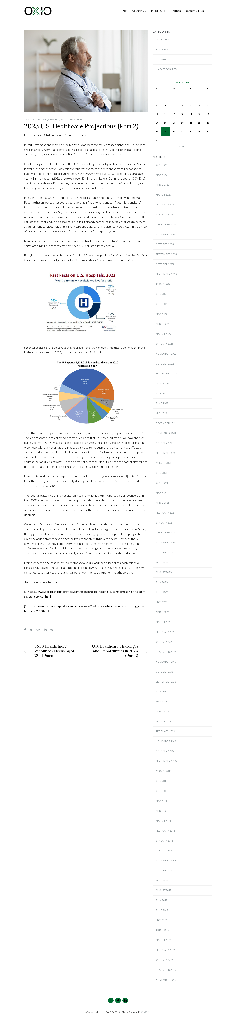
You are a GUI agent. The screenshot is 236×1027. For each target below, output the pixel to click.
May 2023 (161, 314)
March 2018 (163, 820)
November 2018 (166, 741)
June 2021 (162, 483)
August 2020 (164, 572)
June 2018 (162, 791)
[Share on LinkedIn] (45, 630)
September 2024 (166, 254)
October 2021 (164, 443)
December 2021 (166, 423)
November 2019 (166, 661)
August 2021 (163, 463)
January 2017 (164, 960)
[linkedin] (125, 1000)
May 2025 (161, 174)
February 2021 (165, 512)
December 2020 (166, 532)
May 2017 (161, 920)
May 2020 (161, 602)
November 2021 (166, 433)
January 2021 (164, 522)
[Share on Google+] (38, 630)
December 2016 (166, 969)
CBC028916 (145, 1012)
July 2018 (161, 781)
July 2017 (161, 900)
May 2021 (161, 492)
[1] (126, 476)
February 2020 (165, 632)
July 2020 (162, 582)
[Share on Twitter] (31, 630)
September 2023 (166, 274)
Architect (162, 39)
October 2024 (165, 244)
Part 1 (30, 145)
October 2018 (165, 751)
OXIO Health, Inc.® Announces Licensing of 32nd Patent (54, 651)
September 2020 (166, 562)
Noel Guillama (70, 119)
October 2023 (165, 264)
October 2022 (165, 363)
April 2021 (162, 502)
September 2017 (166, 880)
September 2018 (166, 761)
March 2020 (163, 622)
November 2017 (166, 860)
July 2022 (161, 393)
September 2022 (166, 373)
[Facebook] (111, 1000)
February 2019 (165, 731)
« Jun (181, 146)
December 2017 (166, 850)
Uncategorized (47, 119)
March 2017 (163, 940)
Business (162, 49)
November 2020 (166, 542)
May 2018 (161, 801)
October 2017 (165, 870)
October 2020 (165, 552)
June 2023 (162, 304)
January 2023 (164, 343)
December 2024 (166, 224)
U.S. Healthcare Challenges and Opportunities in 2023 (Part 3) (115, 651)
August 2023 (163, 284)
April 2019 (162, 711)
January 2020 (164, 642)
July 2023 (161, 294)
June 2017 (162, 910)
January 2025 (164, 214)
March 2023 (163, 333)
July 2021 (161, 473)
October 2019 (165, 671)
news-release (165, 59)
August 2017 (163, 890)
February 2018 (165, 830)
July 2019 (161, 691)
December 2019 (166, 651)
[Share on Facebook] (25, 630)
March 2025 (163, 194)
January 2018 (164, 840)
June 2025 (162, 164)
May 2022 (161, 413)
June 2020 (162, 592)
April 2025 (162, 184)
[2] (54, 486)
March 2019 (163, 721)
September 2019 (166, 681)
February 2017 (165, 950)
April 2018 (162, 810)
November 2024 (166, 234)
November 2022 (166, 353)
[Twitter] (118, 1000)
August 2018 (163, 771)
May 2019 (161, 701)
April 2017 (162, 930)
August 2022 (163, 383)
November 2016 (166, 979)
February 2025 (165, 204)
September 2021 (166, 453)
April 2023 (162, 324)
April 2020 (163, 612)
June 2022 (162, 403)
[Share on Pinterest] (51, 630)
